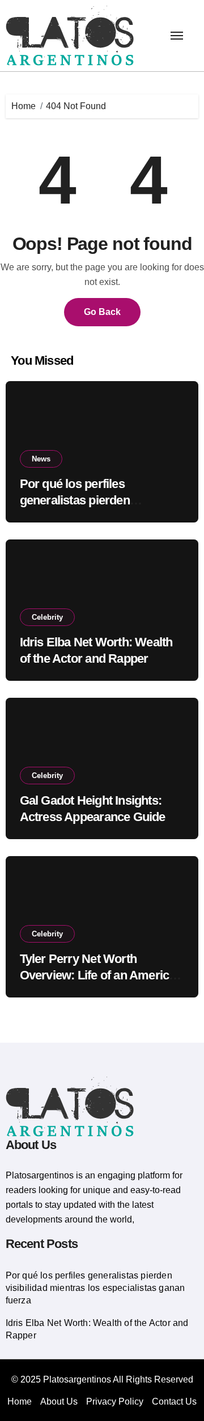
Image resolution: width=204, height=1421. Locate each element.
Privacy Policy (114, 1401)
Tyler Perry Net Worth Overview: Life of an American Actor (101, 975)
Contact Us (174, 1401)
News (41, 459)
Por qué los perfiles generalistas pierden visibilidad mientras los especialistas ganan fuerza (95, 1288)
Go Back (102, 312)
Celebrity (47, 617)
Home (19, 1401)
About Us (59, 1401)
